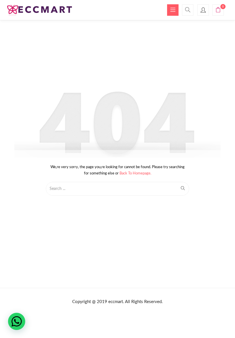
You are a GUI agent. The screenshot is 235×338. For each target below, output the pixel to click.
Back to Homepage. (135, 173)
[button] (218, 11)
